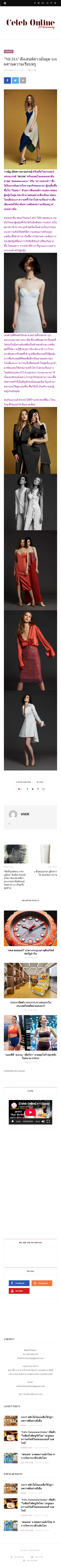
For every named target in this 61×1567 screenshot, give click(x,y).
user (25, 814)
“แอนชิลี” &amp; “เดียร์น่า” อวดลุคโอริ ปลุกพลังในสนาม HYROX (30, 1056)
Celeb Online (23, 782)
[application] (30, 1112)
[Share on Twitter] (15, 80)
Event (24, 1425)
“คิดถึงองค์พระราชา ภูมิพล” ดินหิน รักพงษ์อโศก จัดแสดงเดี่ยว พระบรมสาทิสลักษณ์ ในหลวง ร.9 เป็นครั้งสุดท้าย (14, 879)
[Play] (12, 1121)
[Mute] (43, 1121)
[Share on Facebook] (7, 80)
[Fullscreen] (48, 1121)
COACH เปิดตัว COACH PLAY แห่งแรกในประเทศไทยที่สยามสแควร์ (30, 1004)
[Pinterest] (38, 789)
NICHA (40, 782)
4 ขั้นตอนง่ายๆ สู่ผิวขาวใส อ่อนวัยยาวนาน (45, 873)
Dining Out (27, 1448)
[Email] (43, 789)
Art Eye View (27, 1463)
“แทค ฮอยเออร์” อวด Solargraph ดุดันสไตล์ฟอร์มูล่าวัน (30, 952)
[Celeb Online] (30, 23)
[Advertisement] (31, 1183)
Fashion (8, 51)
